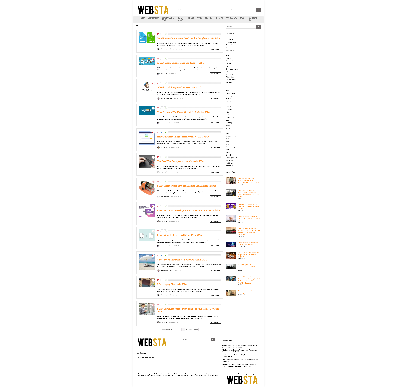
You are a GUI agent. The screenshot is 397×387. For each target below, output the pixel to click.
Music (228, 125)
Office (228, 128)
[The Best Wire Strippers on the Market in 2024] (147, 156)
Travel (243, 18)
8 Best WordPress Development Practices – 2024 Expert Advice (188, 210)
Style (228, 144)
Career (228, 64)
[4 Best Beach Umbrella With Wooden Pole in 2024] (147, 255)
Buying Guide (231, 61)
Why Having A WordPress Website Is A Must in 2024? (183, 112)
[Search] (258, 10)
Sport (191, 18)
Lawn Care (180, 19)
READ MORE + (215, 49)
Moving (229, 123)
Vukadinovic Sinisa (166, 98)
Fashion (229, 82)
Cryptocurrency (232, 69)
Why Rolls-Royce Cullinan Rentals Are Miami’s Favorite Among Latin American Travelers (249, 231)
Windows (229, 166)
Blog (227, 55)
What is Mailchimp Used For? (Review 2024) (179, 87)
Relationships (231, 136)
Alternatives (231, 42)
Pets (227, 133)
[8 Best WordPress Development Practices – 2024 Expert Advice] (147, 205)
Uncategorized (231, 158)
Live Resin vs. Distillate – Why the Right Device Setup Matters (248, 206)
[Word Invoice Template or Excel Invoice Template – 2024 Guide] (147, 33)
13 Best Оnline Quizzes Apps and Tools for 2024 (180, 63)
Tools (199, 18)
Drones (228, 72)
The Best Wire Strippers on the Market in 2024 (180, 161)
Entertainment (231, 80)
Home (142, 18)
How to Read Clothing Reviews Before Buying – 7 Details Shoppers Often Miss (248, 180)
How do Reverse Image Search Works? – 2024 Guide (183, 136)
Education (230, 77)
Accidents (230, 39)
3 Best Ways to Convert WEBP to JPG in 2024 (179, 235)
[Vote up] (165, 34)
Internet (229, 109)
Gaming (229, 96)
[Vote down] (161, 34)
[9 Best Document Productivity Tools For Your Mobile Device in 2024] (147, 304)
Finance (229, 85)
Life (227, 120)
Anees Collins (164, 172)
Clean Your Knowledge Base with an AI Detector (248, 244)
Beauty (228, 53)
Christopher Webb (165, 49)
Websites (229, 160)
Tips (227, 149)
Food (228, 88)
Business (209, 18)
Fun (227, 90)
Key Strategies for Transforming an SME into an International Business (248, 267)
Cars (227, 66)
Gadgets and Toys (168, 19)
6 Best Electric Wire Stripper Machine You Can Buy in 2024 (186, 186)
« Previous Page (168, 330)
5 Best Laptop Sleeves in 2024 (172, 284)
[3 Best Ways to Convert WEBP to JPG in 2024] (147, 230)
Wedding (229, 163)
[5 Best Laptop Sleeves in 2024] (147, 279)
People (228, 131)
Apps (228, 47)
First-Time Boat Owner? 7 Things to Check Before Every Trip (249, 218)
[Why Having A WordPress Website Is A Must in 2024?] (147, 107)
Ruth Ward (163, 73)
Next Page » (193, 330)
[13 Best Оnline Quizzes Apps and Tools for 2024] (147, 58)
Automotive (153, 18)
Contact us (253, 19)
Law (227, 115)
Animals (229, 45)
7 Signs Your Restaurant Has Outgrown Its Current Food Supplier (248, 255)
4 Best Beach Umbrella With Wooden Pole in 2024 (182, 259)
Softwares (230, 139)
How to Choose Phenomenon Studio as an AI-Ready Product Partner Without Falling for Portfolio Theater (249, 280)
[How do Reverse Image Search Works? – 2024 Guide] (147, 132)
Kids (227, 112)
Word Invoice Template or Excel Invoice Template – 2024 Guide (188, 38)
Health (219, 18)
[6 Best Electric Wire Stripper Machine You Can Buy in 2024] (147, 181)
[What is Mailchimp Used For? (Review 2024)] (147, 82)
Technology (231, 18)
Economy (229, 74)
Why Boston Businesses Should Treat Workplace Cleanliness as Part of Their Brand (248, 193)
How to (228, 107)
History (229, 101)
